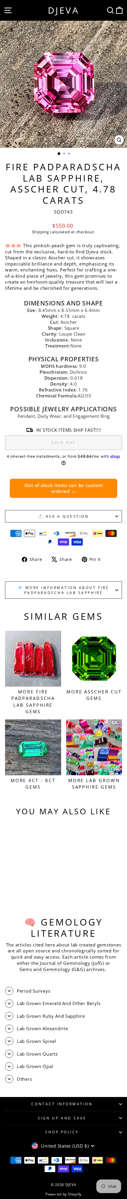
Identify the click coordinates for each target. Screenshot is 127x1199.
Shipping (40, 231)
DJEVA (63, 10)
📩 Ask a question (63, 516)
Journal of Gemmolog (64, 963)
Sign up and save (62, 1118)
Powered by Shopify (63, 1194)
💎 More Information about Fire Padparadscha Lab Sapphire (63, 590)
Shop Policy (62, 1132)
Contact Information (61, 1103)
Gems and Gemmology (44, 969)
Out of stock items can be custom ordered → (64, 488)
